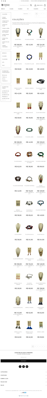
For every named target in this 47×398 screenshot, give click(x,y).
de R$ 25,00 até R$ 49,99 (5, 91)
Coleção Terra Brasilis (5, 39)
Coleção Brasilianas (4, 18)
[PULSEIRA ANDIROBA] (18, 185)
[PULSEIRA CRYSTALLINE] (29, 282)
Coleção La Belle (5, 28)
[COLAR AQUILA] (40, 233)
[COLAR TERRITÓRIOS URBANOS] (40, 282)
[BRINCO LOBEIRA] (29, 87)
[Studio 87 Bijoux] (8, 5)
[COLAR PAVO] (18, 38)
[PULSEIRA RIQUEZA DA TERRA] (29, 160)
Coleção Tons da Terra (5, 42)
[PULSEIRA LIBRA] (29, 136)
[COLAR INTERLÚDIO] (18, 306)
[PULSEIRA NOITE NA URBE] (40, 87)
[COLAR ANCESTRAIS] (40, 111)
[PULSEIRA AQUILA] (29, 233)
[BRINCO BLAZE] (29, 111)
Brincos (4, 75)
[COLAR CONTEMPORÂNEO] (40, 185)
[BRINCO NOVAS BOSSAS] (18, 87)
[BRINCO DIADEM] (29, 306)
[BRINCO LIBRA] (40, 331)
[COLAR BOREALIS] (18, 136)
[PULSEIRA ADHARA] (29, 38)
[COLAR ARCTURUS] (40, 38)
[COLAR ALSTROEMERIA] (40, 258)
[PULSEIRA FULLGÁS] (29, 63)
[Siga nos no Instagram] (3, 1)
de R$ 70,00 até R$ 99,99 (5, 99)
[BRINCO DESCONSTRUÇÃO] (18, 209)
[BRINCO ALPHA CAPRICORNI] (29, 331)
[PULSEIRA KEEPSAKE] (40, 209)
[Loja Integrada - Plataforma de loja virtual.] (23, 395)
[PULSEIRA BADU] (18, 160)
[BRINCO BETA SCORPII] (40, 306)
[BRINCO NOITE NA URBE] (18, 111)
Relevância (26, 13)
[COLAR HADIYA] (40, 136)
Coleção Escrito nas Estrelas (5, 21)
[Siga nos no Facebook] (1, 1)
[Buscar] (31, 5)
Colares (4, 77)
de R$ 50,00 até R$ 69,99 (5, 95)
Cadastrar (23, 360)
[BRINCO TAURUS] (18, 63)
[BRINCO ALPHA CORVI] (18, 331)
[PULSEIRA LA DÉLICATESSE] (29, 209)
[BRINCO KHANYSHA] (40, 63)
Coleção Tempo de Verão (5, 35)
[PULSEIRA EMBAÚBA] (40, 160)
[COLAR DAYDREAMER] (18, 258)
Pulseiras (5, 80)
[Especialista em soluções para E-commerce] (24, 392)
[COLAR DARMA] (18, 233)
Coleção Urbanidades (5, 46)
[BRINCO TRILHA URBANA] (18, 282)
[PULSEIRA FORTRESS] (29, 185)
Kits (3, 79)
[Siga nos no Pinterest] (5, 1)
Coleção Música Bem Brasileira (5, 31)
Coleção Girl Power (4, 25)
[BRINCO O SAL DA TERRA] (29, 258)
